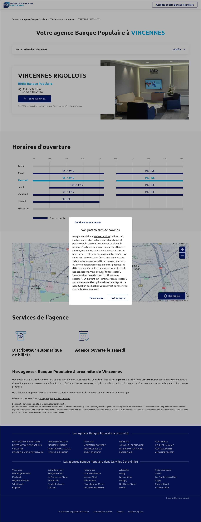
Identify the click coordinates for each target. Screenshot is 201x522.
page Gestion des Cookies (85, 285)
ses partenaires (102, 236)
